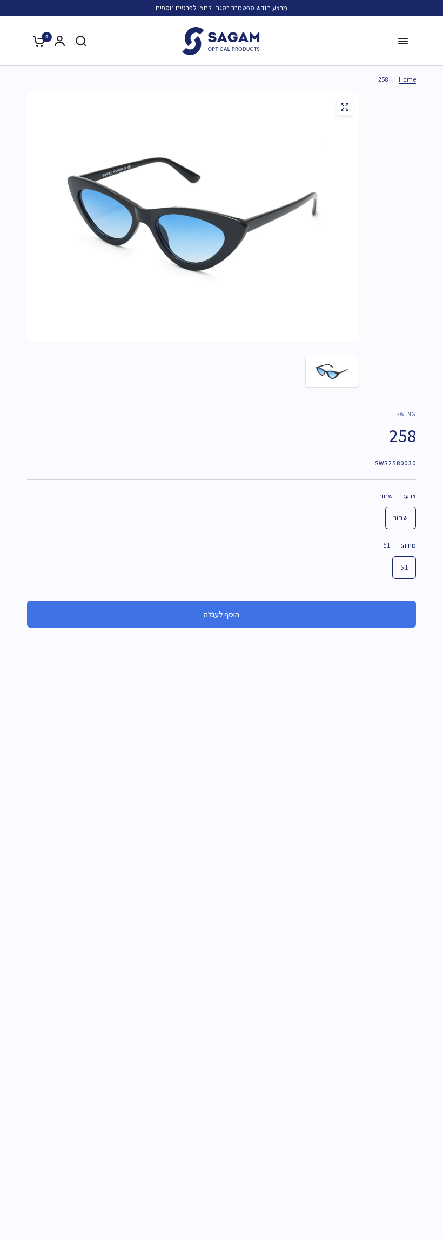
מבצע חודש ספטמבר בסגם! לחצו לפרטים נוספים (221, 7)
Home (407, 79)
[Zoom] (345, 107)
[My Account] (59, 41)
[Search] (81, 41)
